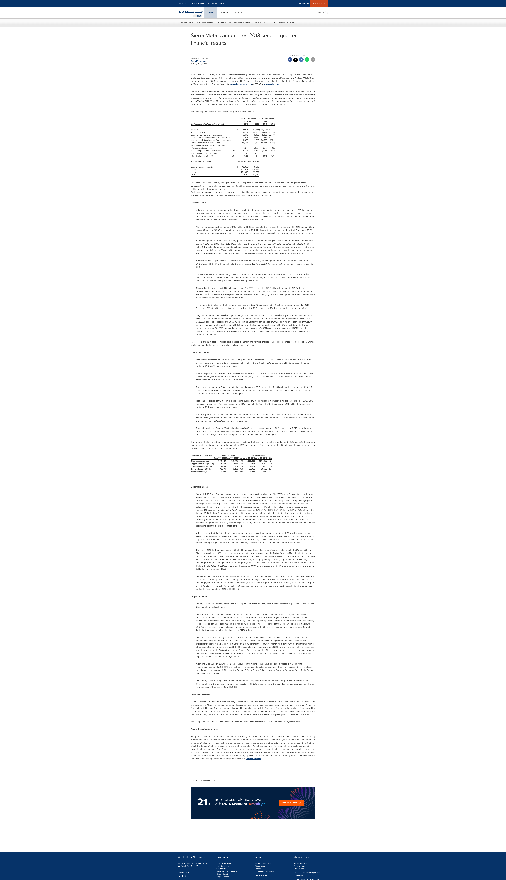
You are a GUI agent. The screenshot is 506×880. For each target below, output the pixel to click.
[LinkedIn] (179, 876)
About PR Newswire (263, 863)
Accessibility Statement (264, 871)
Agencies (223, 3)
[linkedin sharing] (301, 59)
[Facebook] (182, 876)
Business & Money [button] (204, 22)
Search (320, 12)
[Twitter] (185, 876)
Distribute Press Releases (227, 871)
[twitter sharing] (295, 60)
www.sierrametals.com (241, 84)
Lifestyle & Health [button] (242, 22)
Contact (239, 12)
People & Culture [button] (286, 22)
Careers (258, 868)
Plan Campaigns (222, 866)
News (210, 12)
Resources (183, 3)
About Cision (260, 866)
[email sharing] (313, 59)
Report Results (222, 874)
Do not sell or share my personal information (307, 874)
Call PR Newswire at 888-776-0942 (195, 863)
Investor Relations (198, 3)
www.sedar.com (271, 84)
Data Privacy (299, 868)
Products (224, 12)
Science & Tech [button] (224, 22)
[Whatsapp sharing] (307, 59)
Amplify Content (222, 876)
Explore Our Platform (224, 863)
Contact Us (182, 872)
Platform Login (299, 866)
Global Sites (260, 875)
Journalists (212, 3)
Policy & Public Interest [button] (264, 22)
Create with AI (222, 868)
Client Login (304, 3)
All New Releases (301, 863)
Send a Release (319, 3)
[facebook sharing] (290, 59)
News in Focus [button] (186, 22)
